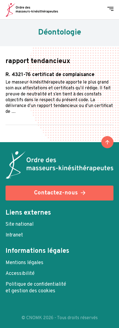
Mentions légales (24, 263)
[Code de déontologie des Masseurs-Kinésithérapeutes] (32, 9)
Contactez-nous (56, 193)
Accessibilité (20, 273)
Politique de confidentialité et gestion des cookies (36, 287)
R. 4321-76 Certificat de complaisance (50, 75)
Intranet (14, 235)
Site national (19, 224)
